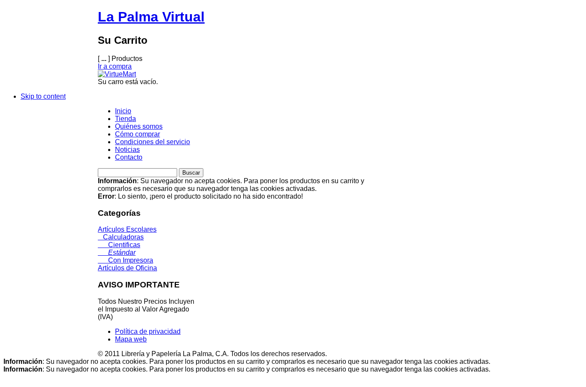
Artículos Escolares (127, 229)
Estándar (117, 252)
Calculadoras (121, 237)
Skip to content (43, 96)
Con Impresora (125, 260)
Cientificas (119, 244)
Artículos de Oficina (127, 268)
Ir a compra (115, 66)
